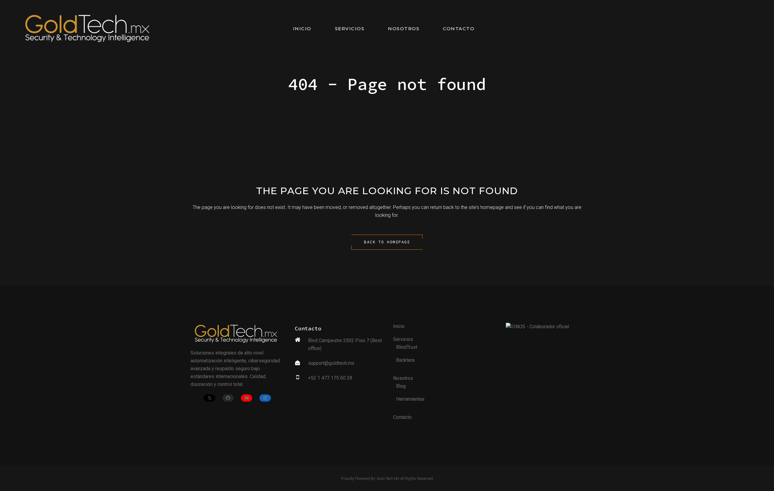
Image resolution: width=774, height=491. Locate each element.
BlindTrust (406, 347)
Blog (401, 386)
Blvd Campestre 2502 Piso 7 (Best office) (345, 344)
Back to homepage (387, 242)
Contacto (402, 417)
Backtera (405, 360)
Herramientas (410, 399)
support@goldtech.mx (331, 363)
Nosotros (403, 378)
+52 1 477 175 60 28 (330, 378)
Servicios (403, 339)
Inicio (399, 326)
